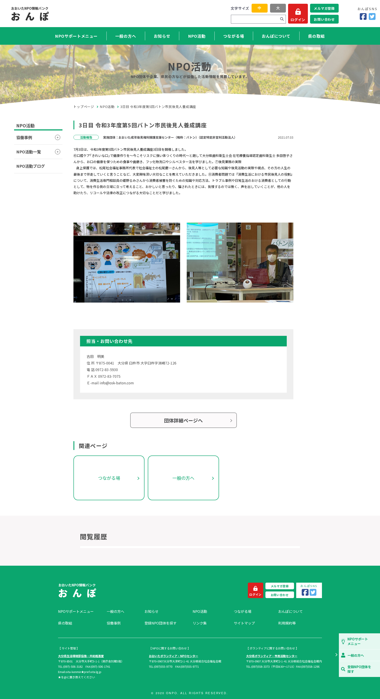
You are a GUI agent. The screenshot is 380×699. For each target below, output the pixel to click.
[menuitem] (80, 611)
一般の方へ (125, 36)
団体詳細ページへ (183, 420)
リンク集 (200, 623)
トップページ (83, 106)
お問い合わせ (324, 19)
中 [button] (259, 8)
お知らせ (162, 36)
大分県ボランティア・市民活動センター (271, 656)
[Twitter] (372, 16)
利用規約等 (287, 623)
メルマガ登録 (324, 8)
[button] (336, 655)
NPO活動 (197, 36)
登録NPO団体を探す (160, 623)
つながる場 (233, 36)
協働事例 (24, 137)
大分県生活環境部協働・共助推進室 (81, 656)
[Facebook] (363, 16)
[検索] (282, 19)
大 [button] (278, 8)
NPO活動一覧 (28, 151)
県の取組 (316, 36)
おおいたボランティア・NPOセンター (173, 656)
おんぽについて (276, 36)
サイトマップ (244, 623)
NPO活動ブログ (30, 166)
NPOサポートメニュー (76, 36)
